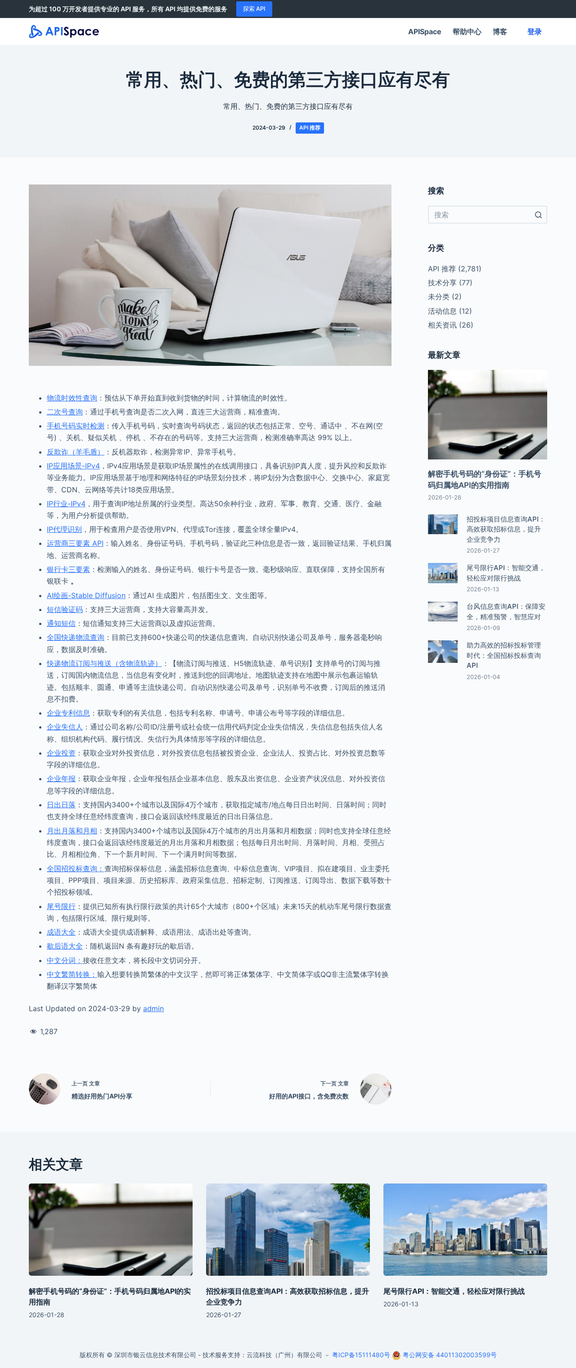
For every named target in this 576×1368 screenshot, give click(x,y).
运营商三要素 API (75, 543)
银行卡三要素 (68, 569)
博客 (500, 31)
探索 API (254, 8)
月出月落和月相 (72, 830)
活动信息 (442, 310)
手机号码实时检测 (75, 425)
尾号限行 (61, 906)
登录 (534, 31)
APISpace (424, 31)
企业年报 (61, 778)
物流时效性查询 (72, 397)
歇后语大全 (65, 945)
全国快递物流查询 (75, 637)
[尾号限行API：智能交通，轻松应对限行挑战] (465, 1230)
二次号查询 (65, 411)
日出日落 (61, 804)
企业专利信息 (68, 712)
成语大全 (61, 931)
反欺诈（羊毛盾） (75, 451)
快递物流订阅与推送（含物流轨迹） (104, 663)
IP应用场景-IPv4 (73, 465)
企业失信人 (65, 726)
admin (153, 1008)
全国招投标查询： (75, 868)
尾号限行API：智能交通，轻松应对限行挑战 (454, 1291)
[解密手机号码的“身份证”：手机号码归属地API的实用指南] (111, 1230)
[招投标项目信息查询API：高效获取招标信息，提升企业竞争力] (288, 1230)
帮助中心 (467, 31)
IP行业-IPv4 (66, 503)
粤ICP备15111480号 (361, 1355)
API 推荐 (309, 127)
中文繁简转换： (72, 974)
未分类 (439, 296)
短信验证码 (65, 609)
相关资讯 (442, 324)
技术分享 (442, 282)
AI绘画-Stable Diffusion (86, 595)
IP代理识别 (64, 529)
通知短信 (61, 623)
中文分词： (65, 960)
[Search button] (538, 215)
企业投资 (61, 752)
